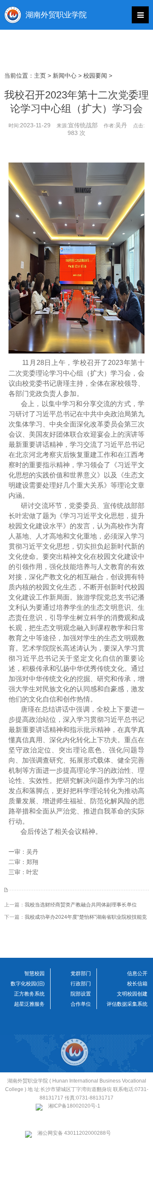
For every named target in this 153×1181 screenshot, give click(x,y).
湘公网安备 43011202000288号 (74, 1133)
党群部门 (81, 973)
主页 (40, 75)
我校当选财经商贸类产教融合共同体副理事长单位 (81, 905)
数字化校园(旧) (28, 984)
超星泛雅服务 (29, 1004)
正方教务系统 (29, 994)
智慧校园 (34, 973)
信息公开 (137, 973)
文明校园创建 (132, 994)
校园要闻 (95, 75)
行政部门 (81, 984)
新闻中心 (64, 75)
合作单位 (81, 1004)
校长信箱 (137, 984)
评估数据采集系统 (127, 1004)
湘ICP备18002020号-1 (74, 1106)
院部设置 (81, 994)
